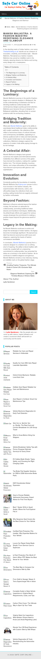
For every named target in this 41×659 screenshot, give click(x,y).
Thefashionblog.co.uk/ (11, 51)
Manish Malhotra (16, 126)
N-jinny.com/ (22, 184)
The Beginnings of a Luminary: (15, 73)
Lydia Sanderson (24, 44)
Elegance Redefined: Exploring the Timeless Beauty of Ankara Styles (22, 273)
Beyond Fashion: (11, 82)
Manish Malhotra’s (19, 242)
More (4, 46)
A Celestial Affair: (11, 77)
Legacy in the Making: (13, 84)
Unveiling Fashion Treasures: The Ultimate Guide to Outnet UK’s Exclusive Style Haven (21, 266)
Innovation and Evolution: (14, 80)
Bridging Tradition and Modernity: (16, 75)
